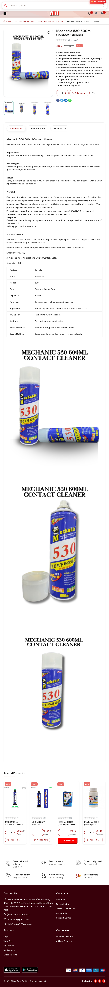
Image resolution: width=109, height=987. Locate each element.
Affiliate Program (64, 941)
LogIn (6, 936)
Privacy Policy (62, 904)
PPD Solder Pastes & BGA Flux (50, 21)
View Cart (8, 941)
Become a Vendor (64, 936)
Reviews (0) (60, 128)
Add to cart (81, 93)
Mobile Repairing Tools (25, 21)
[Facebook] (58, 101)
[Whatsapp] (70, 101)
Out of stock (67, 840)
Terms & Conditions (65, 908)
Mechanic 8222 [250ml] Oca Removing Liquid (92, 824)
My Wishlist (9, 945)
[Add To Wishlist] (94, 93)
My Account (9, 950)
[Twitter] (62, 101)
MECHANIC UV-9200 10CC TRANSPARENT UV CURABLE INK (40, 825)
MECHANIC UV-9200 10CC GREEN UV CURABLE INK (14, 824)
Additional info (38, 128)
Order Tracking (10, 954)
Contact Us (61, 913)
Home (9, 21)
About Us (60, 899)
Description (16, 128)
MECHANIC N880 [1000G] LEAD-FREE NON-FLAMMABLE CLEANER (67, 825)
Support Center (63, 918)
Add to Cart (16, 840)
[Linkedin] (66, 101)
